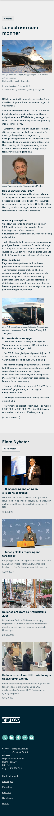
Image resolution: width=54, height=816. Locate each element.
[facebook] (18, 737)
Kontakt (5, 803)
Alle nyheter (10, 448)
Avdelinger (7, 781)
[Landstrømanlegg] (27, 311)
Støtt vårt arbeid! (10, 776)
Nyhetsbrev (7, 798)
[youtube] (31, 737)
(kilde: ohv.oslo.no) (11, 417)
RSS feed (6, 792)
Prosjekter (7, 787)
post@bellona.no (20, 748)
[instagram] (25, 737)
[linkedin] (11, 737)
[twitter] (5, 737)
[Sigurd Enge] (27, 169)
